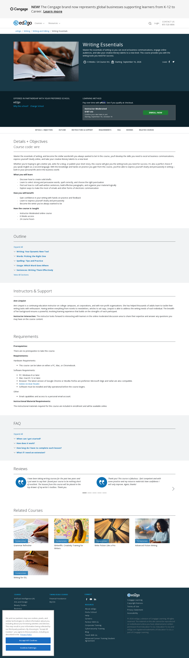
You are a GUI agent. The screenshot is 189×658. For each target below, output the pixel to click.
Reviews (129, 130)
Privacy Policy (26, 634)
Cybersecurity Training (94, 628)
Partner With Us (92, 622)
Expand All (18, 247)
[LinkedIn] (95, 599)
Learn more (52, 11)
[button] (173, 489)
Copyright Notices (135, 603)
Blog (87, 632)
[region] (28, 633)
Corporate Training (93, 625)
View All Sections (21, 274)
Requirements (105, 130)
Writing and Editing (41, 31)
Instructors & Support (82, 130)
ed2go (18, 31)
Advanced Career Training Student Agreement (100, 639)
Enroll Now (155, 112)
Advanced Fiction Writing (146, 545)
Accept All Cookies (28, 640)
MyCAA (52, 602)
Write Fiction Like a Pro (105, 545)
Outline (62, 130)
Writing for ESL (20, 577)
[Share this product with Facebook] (169, 62)
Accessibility (132, 613)
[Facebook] (87, 599)
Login (156, 23)
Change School (37, 106)
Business (18, 608)
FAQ (119, 130)
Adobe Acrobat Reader (29, 383)
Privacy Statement (135, 610)
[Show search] (150, 23)
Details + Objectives (44, 130)
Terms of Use (133, 606)
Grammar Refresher (23, 545)
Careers (88, 618)
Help (87, 615)
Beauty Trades (20, 605)
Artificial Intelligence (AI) (24, 598)
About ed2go (90, 609)
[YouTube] (91, 599)
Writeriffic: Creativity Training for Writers (68, 547)
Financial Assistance (58, 598)
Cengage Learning (135, 600)
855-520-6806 (168, 24)
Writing (27, 31)
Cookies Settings (28, 647)
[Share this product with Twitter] (173, 62)
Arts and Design (21, 602)
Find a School (91, 612)
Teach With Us (91, 635)
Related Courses (146, 130)
